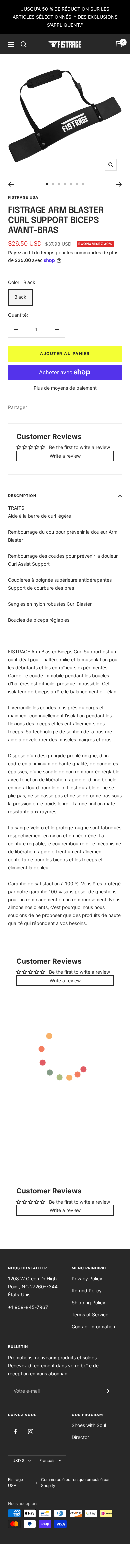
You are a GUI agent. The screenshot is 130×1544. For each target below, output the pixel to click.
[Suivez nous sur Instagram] (30, 1431)
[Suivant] (119, 184)
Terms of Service (90, 1314)
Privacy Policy (87, 1278)
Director (80, 1437)
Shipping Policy (88, 1302)
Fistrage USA (23, 197)
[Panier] (118, 44)
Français (47, 1460)
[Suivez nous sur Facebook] (15, 1431)
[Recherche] (24, 44)
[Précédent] (11, 184)
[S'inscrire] (107, 1391)
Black (20, 297)
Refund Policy (87, 1290)
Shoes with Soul (89, 1425)
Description (22, 495)
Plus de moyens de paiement (65, 388)
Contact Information (93, 1326)
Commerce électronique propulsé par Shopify (75, 1482)
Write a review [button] (65, 456)
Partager (17, 407)
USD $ (18, 1460)
